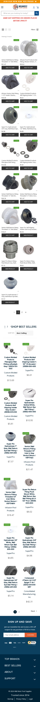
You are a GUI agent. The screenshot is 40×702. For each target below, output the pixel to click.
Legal (31, 699)
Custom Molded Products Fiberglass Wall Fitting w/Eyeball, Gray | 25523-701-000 (11, 363)
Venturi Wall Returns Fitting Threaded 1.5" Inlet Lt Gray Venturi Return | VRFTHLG (29, 452)
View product (28, 235)
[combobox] (20, 13)
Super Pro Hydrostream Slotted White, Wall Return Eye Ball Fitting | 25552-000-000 (29, 406)
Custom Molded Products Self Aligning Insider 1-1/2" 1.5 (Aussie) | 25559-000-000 (29, 361)
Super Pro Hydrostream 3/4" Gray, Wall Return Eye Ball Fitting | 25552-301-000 (29, 542)
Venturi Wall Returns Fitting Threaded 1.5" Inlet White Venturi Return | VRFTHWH (10, 497)
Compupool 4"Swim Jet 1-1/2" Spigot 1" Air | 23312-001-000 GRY (29, 582)
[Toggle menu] (2, 7)
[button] (3, 29)
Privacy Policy (21, 699)
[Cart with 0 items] (37, 7)
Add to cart (10, 68)
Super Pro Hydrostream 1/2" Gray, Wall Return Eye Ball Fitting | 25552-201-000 (10, 582)
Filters (33, 29)
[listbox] (24, 333)
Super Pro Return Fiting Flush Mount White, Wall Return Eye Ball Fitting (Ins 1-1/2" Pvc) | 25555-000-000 (29, 496)
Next (10, 327)
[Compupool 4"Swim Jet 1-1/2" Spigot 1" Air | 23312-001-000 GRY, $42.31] (29, 570)
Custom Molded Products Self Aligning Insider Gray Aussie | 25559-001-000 (10, 407)
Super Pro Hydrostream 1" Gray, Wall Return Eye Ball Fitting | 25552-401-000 (10, 448)
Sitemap (10, 699)
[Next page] (26, 312)
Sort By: (11, 333)
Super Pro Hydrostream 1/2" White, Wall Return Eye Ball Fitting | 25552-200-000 (10, 543)
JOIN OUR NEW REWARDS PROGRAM (20, 1)
